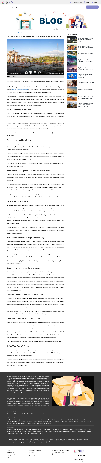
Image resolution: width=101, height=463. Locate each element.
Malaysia (65, 421)
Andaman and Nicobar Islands (63, 420)
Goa (16, 420)
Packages (5, 7)
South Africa (90, 421)
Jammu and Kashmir (83, 420)
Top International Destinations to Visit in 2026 (86, 68)
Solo (29, 414)
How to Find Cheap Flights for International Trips (85, 90)
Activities (10, 455)
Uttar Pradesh (49, 420)
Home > (9, 33)
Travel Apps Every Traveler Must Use (86, 82)
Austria (23, 421)
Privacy (31, 452)
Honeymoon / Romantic (14, 414)
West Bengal (16, 421)
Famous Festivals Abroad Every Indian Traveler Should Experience (85, 104)
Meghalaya (10, 420)
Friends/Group (44, 414)
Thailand (24, 423)
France (40, 421)
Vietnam (49, 423)
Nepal (76, 421)
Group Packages (14, 7)
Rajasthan (21, 420)
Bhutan (35, 421)
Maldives (71, 421)
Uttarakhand (29, 420)
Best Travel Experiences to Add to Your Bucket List (86, 97)
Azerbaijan (29, 421)
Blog (8, 457)
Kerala (74, 420)
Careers (31, 454)
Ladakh (9, 421)
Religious (52, 414)
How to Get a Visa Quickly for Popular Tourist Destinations (85, 75)
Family (24, 414)
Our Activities (92, 7)
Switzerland (17, 423)
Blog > (15, 33)
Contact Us (32, 455)
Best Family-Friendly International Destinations (85, 46)
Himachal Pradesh (39, 420)
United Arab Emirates (39, 423)
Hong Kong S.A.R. (49, 421)
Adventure (35, 414)
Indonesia (58, 421)
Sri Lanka (10, 423)
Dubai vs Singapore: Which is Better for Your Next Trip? (85, 39)
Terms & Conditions (35, 450)
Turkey (29, 423)
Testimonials (10, 452)
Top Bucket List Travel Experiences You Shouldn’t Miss (85, 61)
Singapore (82, 421)
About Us (9, 450)
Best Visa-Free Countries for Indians (85, 54)
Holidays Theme (80, 7)
